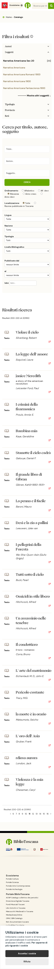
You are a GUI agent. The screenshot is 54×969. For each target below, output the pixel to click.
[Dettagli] (49, 342)
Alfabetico (29, 190)
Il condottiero (27, 644)
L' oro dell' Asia (28, 736)
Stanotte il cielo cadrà (33, 453)
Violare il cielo (27, 332)
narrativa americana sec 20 (27, 60)
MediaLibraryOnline (14, 915)
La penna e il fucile (31, 501)
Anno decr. (9, 197)
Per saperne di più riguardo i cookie (26, 944)
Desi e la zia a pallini (32, 523)
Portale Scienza (12, 882)
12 (33, 813)
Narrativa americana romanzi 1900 (21, 74)
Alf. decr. (45, 190)
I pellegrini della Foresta (28, 547)
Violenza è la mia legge (29, 782)
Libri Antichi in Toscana (15, 908)
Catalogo (18, 17)
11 (29, 813)
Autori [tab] (8, 46)
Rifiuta (27, 961)
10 (26, 813)
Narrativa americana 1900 (17, 81)
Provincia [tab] (10, 110)
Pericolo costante (30, 692)
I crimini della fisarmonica (27, 406)
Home (8, 17)
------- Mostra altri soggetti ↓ (34, 95)
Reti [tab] (7, 116)
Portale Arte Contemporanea (18, 886)
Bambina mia (26, 431)
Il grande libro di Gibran (29, 476)
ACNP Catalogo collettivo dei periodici (22, 897)
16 (48, 813)
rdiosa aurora (26, 758)
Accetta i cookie (27, 953)
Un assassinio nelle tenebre (31, 620)
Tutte (27, 203)
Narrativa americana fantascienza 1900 (24, 88)
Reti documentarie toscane (17, 922)
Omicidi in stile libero (33, 596)
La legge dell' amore (32, 354)
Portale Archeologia (14, 889)
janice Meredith (28, 376)
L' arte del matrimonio (33, 670)
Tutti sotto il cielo (30, 574)
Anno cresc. (31, 194)
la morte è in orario (31, 714)
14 (40, 813)
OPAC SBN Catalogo (14, 918)
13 (37, 813)
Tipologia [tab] (10, 104)
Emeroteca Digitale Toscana (17, 901)
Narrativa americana (14, 67)
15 (44, 813)
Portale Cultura (12, 879)
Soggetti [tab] (9, 52)
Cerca (27, 182)
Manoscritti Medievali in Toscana (19, 911)
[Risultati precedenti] (10, 813)
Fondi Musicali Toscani (15, 904)
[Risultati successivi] (51, 813)
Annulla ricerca (27, 287)
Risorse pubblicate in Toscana (18, 206)
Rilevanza (14, 194)
